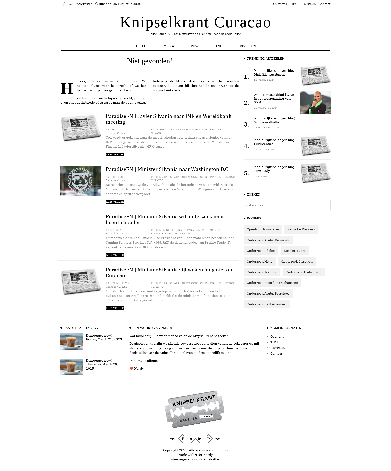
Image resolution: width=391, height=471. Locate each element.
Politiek (157, 177)
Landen (220, 46)
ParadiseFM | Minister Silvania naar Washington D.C (167, 169)
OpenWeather (210, 459)
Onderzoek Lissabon (297, 261)
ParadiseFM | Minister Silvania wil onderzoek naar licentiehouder (165, 219)
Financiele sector (208, 129)
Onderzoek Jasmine (262, 272)
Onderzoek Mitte (259, 261)
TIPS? (294, 4)
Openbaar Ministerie (263, 229)
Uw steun (308, 4)
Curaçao (157, 133)
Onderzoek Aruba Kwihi (304, 272)
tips (194, 86)
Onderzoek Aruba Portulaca (268, 293)
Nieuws (193, 46)
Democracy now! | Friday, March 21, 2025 (104, 337)
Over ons (280, 4)
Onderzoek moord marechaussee (272, 283)
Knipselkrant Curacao (195, 22)
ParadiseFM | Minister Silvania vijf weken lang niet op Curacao (169, 272)
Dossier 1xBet (294, 251)
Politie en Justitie (164, 230)
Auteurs (142, 46)
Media (169, 46)
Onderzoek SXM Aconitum (267, 304)
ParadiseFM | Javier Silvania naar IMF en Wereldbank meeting (168, 119)
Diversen (248, 46)
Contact (325, 4)
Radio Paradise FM (164, 129)
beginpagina (135, 102)
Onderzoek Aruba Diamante (268, 240)
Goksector (186, 129)
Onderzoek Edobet (261, 251)
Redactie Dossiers (301, 229)
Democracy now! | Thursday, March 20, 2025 (102, 364)
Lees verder (115, 154)
